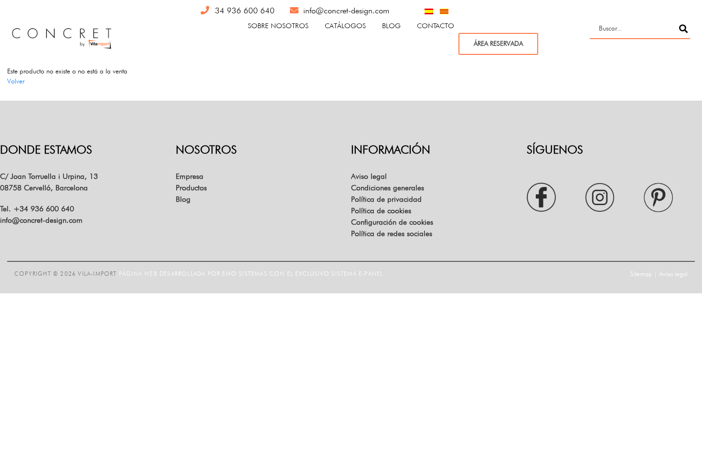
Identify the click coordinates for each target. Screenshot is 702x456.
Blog (183, 199)
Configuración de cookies (392, 222)
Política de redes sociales (391, 233)
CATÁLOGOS (345, 25)
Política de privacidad (386, 199)
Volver (15, 81)
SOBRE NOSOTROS (278, 25)
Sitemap (641, 274)
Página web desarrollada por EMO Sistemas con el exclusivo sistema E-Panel (251, 273)
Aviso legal (369, 176)
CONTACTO (435, 25)
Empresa (189, 176)
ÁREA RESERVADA (498, 43)
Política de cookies (381, 210)
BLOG (391, 25)
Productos (191, 187)
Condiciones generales (387, 187)
